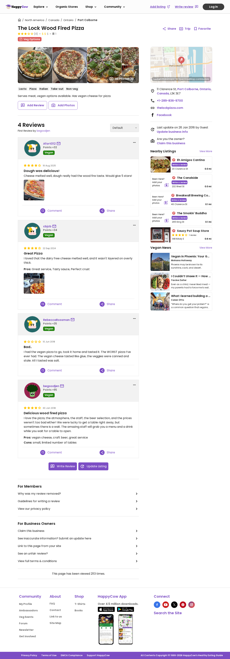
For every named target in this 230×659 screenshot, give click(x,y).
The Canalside (187, 178)
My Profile (25, 604)
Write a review (179, 164)
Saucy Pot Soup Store (193, 231)
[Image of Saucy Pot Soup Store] (161, 234)
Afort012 (49, 144)
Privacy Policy (29, 655)
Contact (55, 610)
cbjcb (47, 226)
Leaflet (157, 79)
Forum (23, 623)
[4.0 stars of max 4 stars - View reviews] (180, 235)
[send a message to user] (59, 144)
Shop (89, 7)
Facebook (164, 115)
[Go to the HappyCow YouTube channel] (165, 604)
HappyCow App (112, 596)
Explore (39, 7)
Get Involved (27, 636)
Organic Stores (67, 7)
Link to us (56, 616)
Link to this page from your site (39, 546)
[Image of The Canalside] (161, 182)
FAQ (52, 603)
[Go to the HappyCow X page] (174, 604)
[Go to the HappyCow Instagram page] (191, 604)
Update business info (172, 132)
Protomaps (168, 79)
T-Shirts (80, 604)
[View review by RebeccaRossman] (32, 324)
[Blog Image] (160, 262)
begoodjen (43, 131)
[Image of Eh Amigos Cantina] (161, 164)
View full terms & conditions (37, 561)
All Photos (124, 79)
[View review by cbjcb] (32, 231)
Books (79, 610)
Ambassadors (28, 610)
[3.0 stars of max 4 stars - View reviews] (25, 33)
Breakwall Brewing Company (197, 195)
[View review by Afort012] (32, 148)
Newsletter (26, 630)
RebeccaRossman (56, 320)
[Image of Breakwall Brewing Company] (160, 200)
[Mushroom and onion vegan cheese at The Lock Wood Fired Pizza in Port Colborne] (34, 190)
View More (205, 151)
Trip (187, 29)
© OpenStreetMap (185, 79)
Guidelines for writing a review (39, 501)
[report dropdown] (134, 142)
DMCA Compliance (71, 655)
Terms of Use (48, 655)
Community (112, 7)
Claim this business (31, 531)
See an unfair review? (33, 553)
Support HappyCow (98, 655)
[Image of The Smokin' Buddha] (161, 218)
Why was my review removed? (39, 494)
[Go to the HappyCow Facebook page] (157, 604)
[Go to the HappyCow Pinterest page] (183, 604)
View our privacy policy (34, 509)
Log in (213, 7)
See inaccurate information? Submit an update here (54, 538)
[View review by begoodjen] (32, 390)
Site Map (55, 623)
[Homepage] (17, 6)
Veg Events (26, 617)
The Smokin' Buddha (192, 213)
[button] (181, 61)
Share (171, 29)
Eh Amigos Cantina (191, 160)
